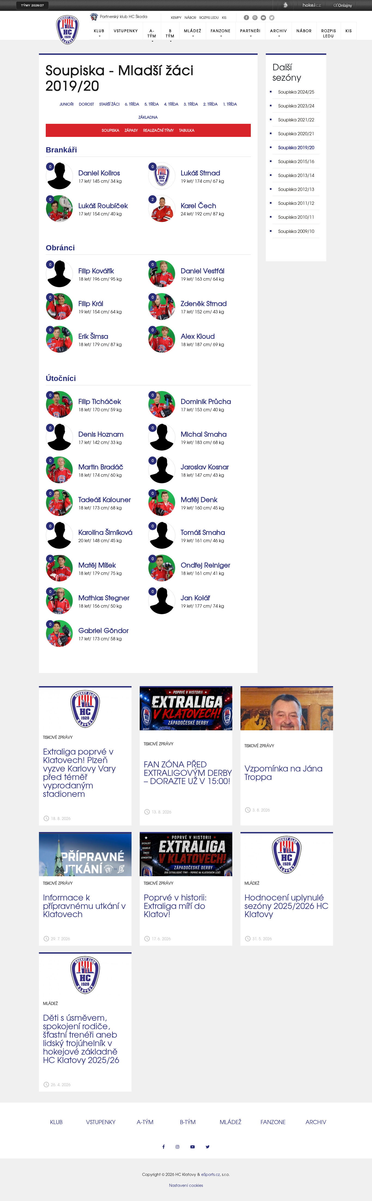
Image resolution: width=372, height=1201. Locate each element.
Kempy (176, 17)
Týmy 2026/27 (32, 5)
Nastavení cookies (186, 1185)
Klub (99, 30)
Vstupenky (126, 30)
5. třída (152, 104)
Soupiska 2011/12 (296, 203)
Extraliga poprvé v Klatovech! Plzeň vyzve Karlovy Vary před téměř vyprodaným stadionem (79, 772)
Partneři (250, 30)
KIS (224, 17)
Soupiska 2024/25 (296, 91)
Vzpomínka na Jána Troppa (283, 772)
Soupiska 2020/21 (296, 133)
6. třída (132, 104)
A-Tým (152, 33)
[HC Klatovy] (246, 17)
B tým (170, 33)
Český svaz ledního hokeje (286, 5)
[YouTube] (263, 17)
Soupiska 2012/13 (296, 189)
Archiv (278, 30)
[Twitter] (272, 17)
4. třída (171, 104)
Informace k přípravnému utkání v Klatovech (84, 905)
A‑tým (145, 1122)
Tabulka (186, 130)
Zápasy (131, 130)
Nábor (190, 17)
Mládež (192, 30)
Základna (148, 117)
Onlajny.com (343, 5)
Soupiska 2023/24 (296, 105)
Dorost (86, 104)
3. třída (191, 104)
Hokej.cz (311, 5)
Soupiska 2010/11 (296, 217)
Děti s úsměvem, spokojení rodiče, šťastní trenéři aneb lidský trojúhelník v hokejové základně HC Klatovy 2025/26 (81, 1038)
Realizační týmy (158, 130)
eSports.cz (210, 1174)
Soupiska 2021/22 (296, 119)
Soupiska (110, 130)
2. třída (210, 104)
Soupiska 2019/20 (296, 147)
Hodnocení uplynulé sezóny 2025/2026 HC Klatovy (286, 905)
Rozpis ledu (209, 17)
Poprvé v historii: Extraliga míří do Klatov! (175, 905)
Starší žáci (109, 104)
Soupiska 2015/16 (296, 161)
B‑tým (188, 1122)
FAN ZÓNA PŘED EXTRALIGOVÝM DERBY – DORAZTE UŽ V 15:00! (188, 772)
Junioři (67, 104)
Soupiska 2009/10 (296, 231)
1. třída (230, 104)
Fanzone (221, 30)
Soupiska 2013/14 (296, 175)
